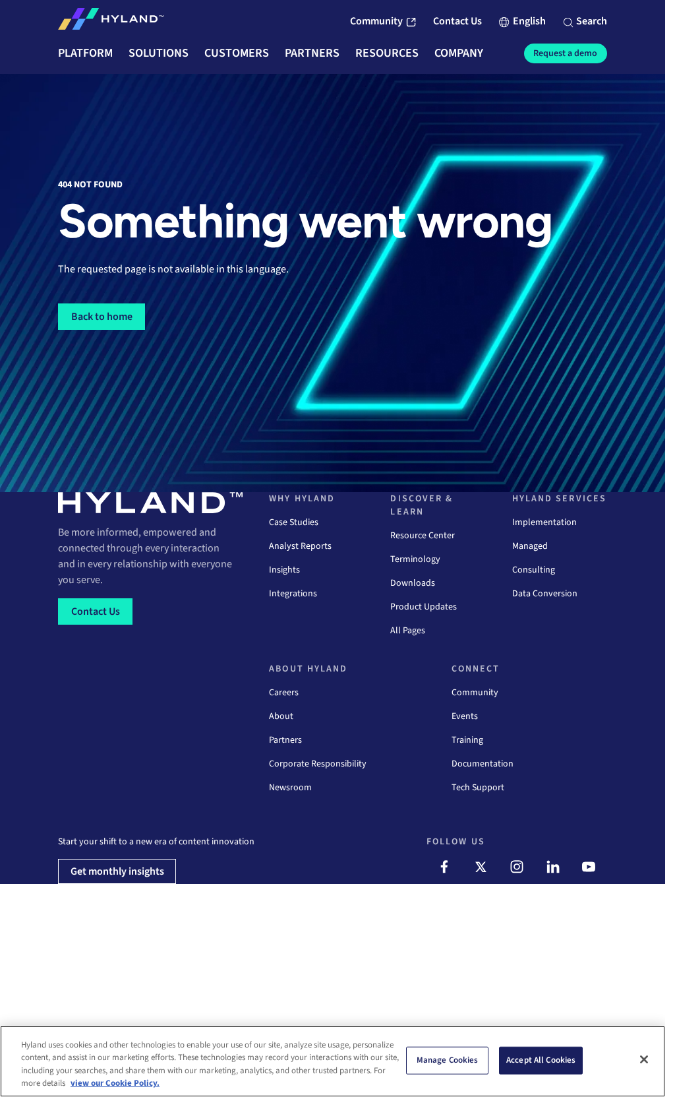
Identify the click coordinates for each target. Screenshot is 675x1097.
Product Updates (423, 606)
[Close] (644, 1059)
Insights (284, 570)
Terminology (415, 559)
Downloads (412, 583)
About (281, 716)
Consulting (533, 570)
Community (475, 692)
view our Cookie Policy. (115, 1083)
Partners (285, 740)
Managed (530, 546)
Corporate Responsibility (318, 763)
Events (465, 716)
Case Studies (293, 522)
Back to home (101, 316)
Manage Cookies (448, 1060)
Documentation (483, 763)
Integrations (293, 593)
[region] (332, 1061)
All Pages (407, 630)
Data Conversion (544, 593)
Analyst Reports (300, 546)
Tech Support (478, 787)
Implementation (544, 522)
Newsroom (290, 787)
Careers (284, 692)
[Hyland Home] (110, 22)
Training (467, 740)
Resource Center (422, 535)
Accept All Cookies (540, 1060)
